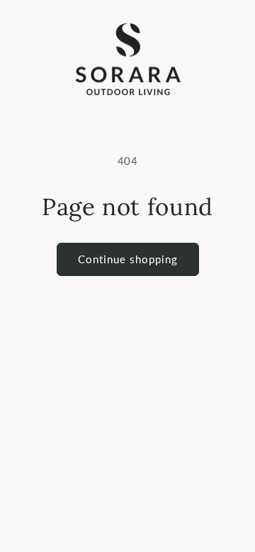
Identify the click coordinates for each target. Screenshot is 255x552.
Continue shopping (128, 259)
